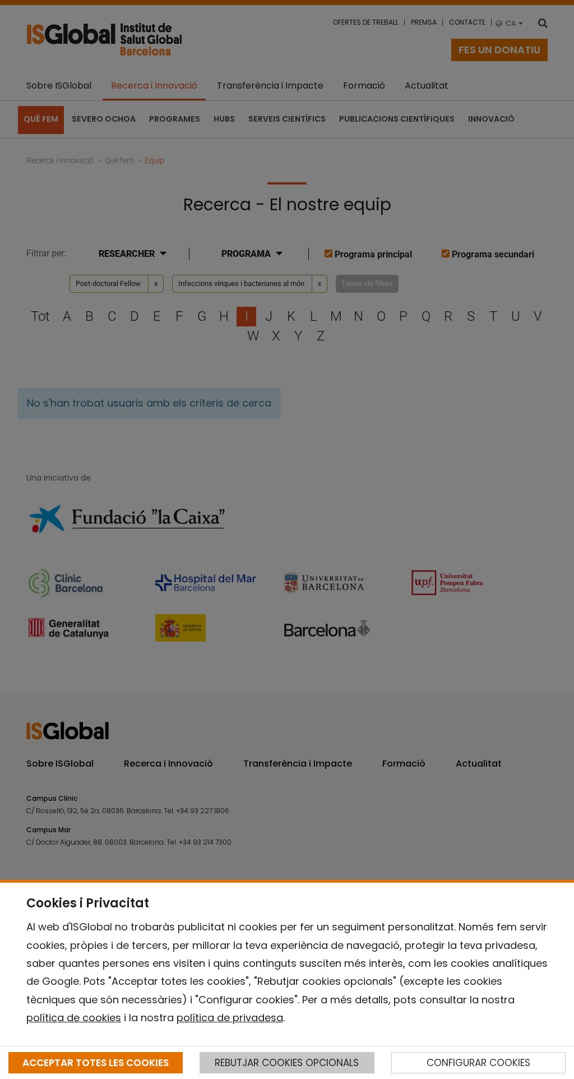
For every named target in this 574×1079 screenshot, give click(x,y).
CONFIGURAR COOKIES (478, 1062)
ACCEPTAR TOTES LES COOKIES (95, 1062)
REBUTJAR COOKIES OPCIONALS (287, 1062)
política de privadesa (230, 1018)
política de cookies (73, 1018)
